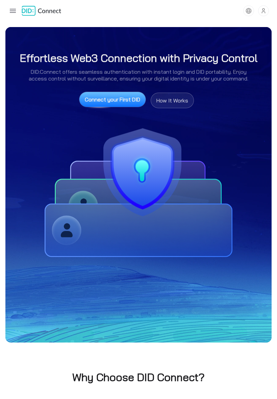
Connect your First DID (112, 99)
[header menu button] (13, 11)
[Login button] (263, 10)
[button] (248, 10)
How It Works (172, 100)
